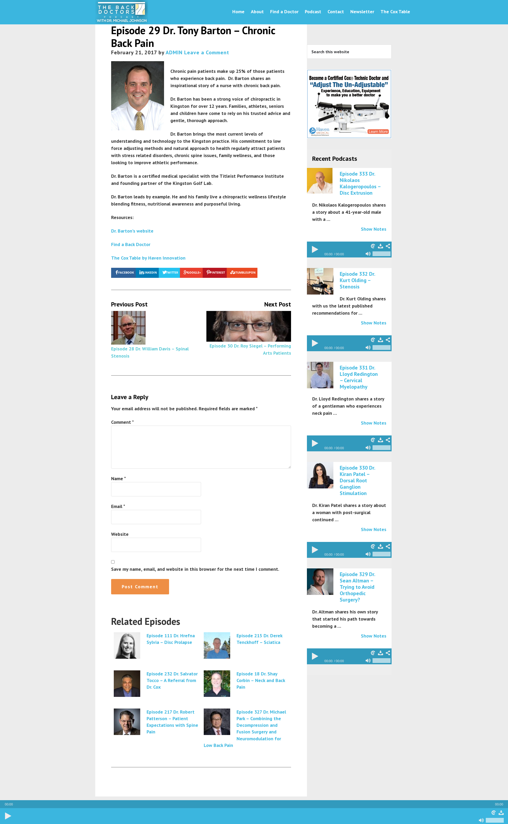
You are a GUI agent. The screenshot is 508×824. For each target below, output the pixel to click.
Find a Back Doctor (130, 244)
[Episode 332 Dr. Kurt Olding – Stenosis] (320, 281)
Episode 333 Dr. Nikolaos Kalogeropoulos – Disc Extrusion (360, 183)
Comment (122, 422)
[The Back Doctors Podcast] (121, 21)
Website (120, 534)
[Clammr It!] (493, 813)
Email (118, 506)
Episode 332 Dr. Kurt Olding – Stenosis (357, 280)
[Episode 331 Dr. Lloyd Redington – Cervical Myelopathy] (320, 375)
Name (118, 478)
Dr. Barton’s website (132, 231)
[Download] (501, 813)
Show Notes (373, 229)
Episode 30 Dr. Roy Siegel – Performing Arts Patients (250, 349)
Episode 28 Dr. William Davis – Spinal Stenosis (150, 352)
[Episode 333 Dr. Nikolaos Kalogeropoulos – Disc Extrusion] (320, 181)
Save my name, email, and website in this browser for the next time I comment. (195, 569)
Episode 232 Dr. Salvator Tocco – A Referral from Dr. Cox (172, 680)
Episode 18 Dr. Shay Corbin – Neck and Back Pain (261, 680)
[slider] (495, 820)
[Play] (8, 816)
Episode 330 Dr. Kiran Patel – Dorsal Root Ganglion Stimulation (357, 480)
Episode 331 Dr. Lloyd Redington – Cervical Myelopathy (359, 377)
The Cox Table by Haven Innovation (148, 258)
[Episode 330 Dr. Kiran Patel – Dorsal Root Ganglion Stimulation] (320, 475)
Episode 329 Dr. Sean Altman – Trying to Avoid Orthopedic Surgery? (357, 587)
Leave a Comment (206, 52)
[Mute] (481, 820)
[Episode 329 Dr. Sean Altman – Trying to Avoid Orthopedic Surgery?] (320, 581)
